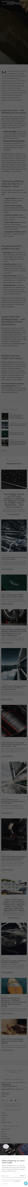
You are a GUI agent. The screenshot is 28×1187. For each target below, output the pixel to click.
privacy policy (17, 1181)
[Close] (25, 1146)
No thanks (5, 1183)
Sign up (22, 1175)
